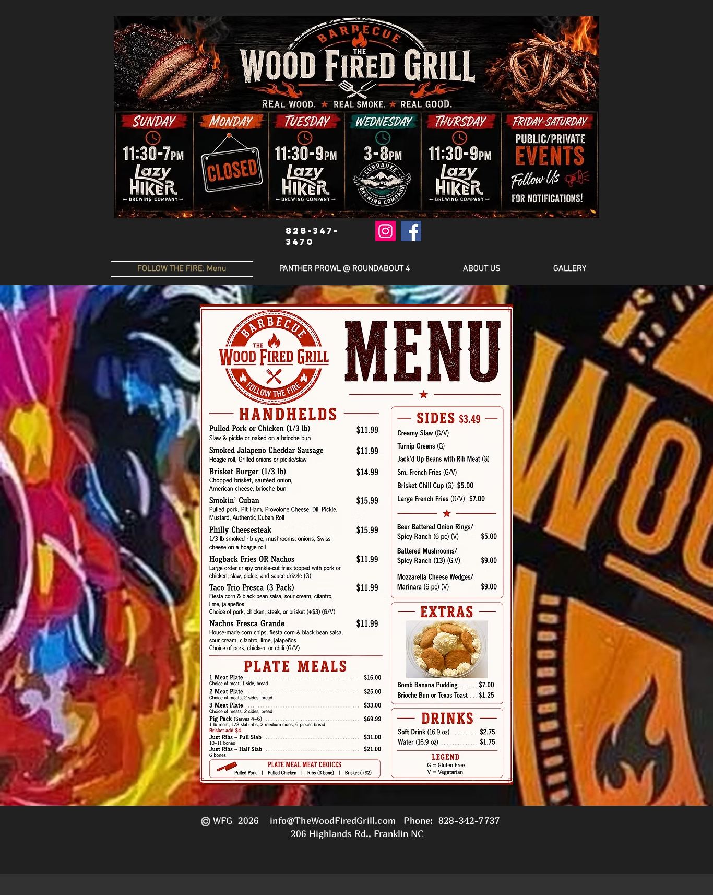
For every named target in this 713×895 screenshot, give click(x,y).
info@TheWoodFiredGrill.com (333, 820)
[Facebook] (411, 231)
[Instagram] (385, 231)
